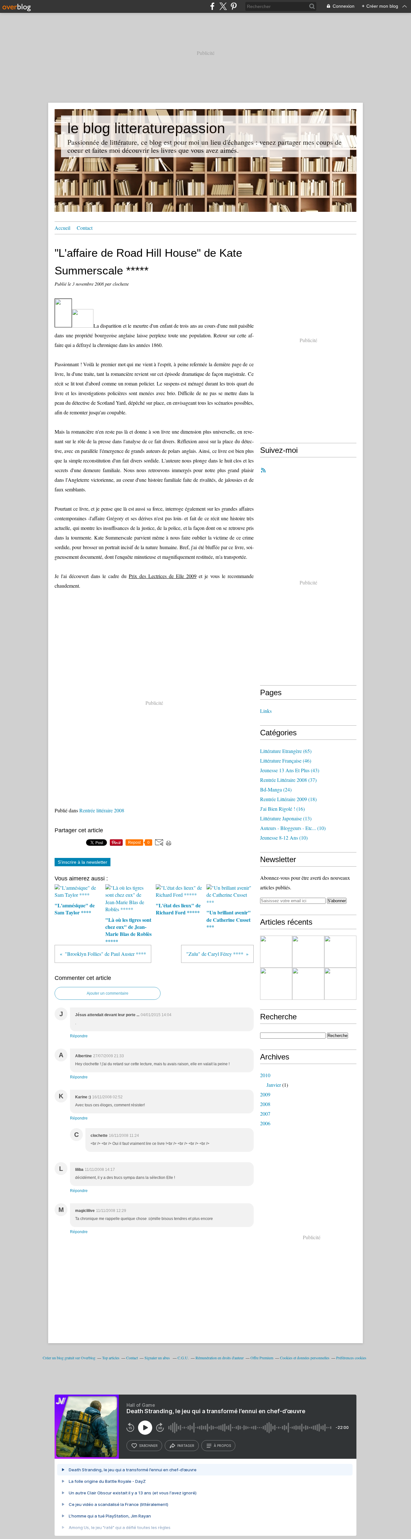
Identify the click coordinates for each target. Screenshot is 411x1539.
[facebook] (212, 6)
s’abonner (148, 1446)
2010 (265, 1075)
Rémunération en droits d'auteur (220, 1357)
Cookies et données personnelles (304, 1357)
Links (266, 710)
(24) (276, 789)
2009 (265, 1094)
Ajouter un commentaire (107, 993)
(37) (288, 779)
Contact (84, 227)
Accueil (62, 227)
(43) (289, 770)
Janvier (274, 1084)
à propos (222, 1446)
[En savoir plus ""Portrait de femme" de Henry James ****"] (340, 952)
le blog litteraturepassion (146, 128)
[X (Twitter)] (223, 6)
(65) (285, 751)
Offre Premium (261, 1357)
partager (185, 1446)
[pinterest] (234, 6)
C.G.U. (183, 1357)
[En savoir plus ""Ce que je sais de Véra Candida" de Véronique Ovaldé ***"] (308, 984)
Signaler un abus (157, 1357)
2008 (265, 1104)
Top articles (110, 1357)
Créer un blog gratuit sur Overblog (69, 1357)
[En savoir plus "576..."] (276, 984)
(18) (288, 799)
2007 (265, 1113)
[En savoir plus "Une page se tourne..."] (276, 952)
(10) (293, 828)
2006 (265, 1123)
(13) (285, 818)
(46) (285, 760)
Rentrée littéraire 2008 (101, 810)
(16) (282, 808)
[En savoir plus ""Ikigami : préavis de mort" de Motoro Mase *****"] (340, 984)
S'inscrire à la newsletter (82, 862)
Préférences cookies (351, 1357)
